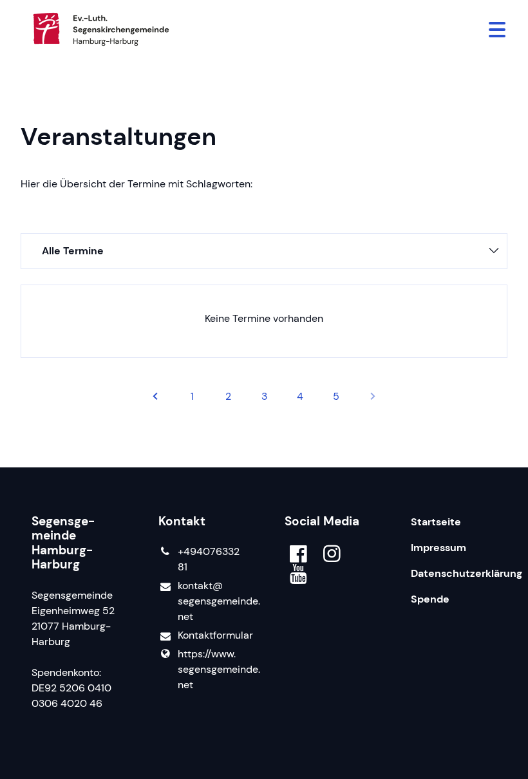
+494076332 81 (209, 559)
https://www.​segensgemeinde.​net (210, 669)
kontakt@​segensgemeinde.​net (210, 601)
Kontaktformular (210, 635)
